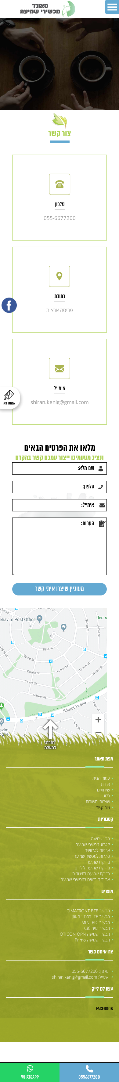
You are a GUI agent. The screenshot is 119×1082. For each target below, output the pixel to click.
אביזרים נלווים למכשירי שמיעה (85, 879)
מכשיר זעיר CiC (97, 928)
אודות (105, 784)
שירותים (103, 790)
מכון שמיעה (100, 838)
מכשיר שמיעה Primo (92, 940)
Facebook (104, 1009)
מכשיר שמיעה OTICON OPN (85, 934)
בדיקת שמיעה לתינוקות (91, 873)
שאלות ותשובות (98, 801)
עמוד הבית (101, 778)
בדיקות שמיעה (98, 862)
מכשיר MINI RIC (95, 922)
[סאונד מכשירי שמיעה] (47, 9)
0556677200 (89, 1077)
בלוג (106, 796)
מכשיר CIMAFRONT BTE (88, 911)
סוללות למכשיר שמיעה (92, 856)
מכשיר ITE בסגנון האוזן (91, 916)
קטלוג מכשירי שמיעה (92, 844)
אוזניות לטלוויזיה (97, 850)
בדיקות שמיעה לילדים (92, 868)
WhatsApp (30, 1077)
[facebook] (9, 305)
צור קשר (103, 807)
